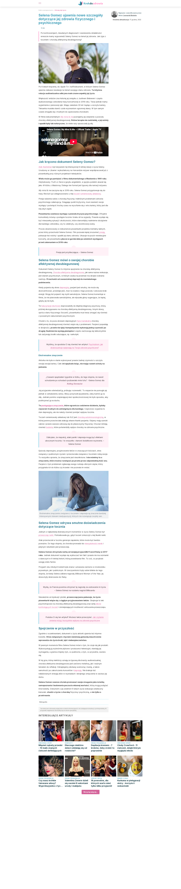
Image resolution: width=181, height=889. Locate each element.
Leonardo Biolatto (130, 15)
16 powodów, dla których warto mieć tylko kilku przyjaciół (101, 783)
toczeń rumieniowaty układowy (87, 194)
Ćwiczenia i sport (45, 743)
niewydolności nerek (94, 543)
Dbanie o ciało (122, 778)
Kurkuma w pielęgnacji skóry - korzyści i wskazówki (128, 783)
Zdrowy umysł (96, 778)
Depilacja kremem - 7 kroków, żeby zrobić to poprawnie (102, 748)
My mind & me (66, 117)
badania (49, 427)
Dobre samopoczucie (46, 10)
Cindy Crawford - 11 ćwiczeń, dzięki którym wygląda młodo (129, 748)
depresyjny (64, 287)
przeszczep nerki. (46, 535)
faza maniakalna (84, 321)
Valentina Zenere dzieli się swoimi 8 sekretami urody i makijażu (76, 783)
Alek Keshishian (45, 167)
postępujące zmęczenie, (52, 405)
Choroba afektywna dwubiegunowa (68, 272)
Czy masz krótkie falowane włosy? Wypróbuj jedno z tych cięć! (50, 783)
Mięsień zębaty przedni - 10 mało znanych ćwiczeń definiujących (50, 748)
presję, (102, 232)
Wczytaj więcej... (90, 792)
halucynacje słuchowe (50, 306)
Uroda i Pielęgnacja (98, 743)
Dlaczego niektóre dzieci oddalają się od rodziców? (76, 748)
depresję (77, 670)
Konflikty (69, 743)
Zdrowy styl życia (60, 10)
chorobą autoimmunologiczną (90, 417)
